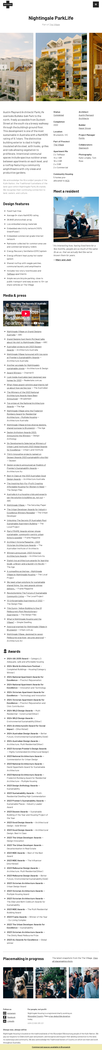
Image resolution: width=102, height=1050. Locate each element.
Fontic (82, 138)
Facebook (11, 1017)
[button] (96, 4)
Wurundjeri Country (35, 1016)
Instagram (11, 1013)
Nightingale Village (16, 505)
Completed (58, 115)
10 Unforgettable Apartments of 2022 (24, 600)
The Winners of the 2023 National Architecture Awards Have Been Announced (23, 395)
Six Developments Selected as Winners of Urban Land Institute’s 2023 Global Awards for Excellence (27, 446)
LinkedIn (10, 1021)
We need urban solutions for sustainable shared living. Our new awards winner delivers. (26, 585)
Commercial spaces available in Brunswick (51, 1047)
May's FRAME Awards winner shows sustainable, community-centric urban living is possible (25, 534)
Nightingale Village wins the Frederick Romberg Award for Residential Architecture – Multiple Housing (25, 414)
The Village (54, 24)
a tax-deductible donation (59, 1016)
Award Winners (14, 372)
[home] (8, 4)
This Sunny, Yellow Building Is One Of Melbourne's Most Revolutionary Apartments (24, 611)
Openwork (83, 148)
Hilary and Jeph (63, 259)
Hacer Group (85, 128)
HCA (67, 180)
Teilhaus (11, 274)
